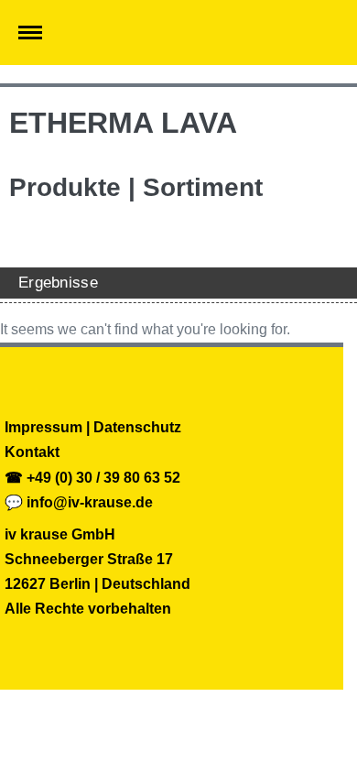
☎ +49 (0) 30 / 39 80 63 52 (92, 477)
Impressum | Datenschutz (93, 427)
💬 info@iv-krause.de (79, 502)
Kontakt (32, 452)
